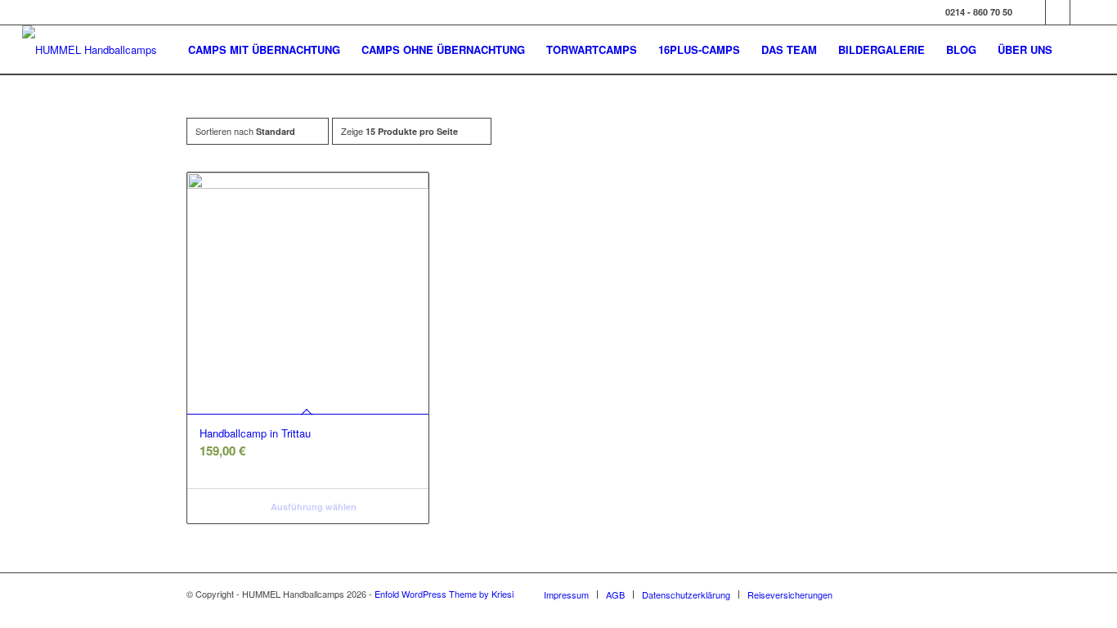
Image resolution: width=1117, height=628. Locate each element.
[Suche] (1079, 49)
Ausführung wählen (312, 506)
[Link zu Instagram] (1058, 12)
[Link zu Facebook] (1033, 12)
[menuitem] (264, 49)
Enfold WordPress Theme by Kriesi (444, 593)
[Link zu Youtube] (1082, 12)
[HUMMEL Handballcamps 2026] (95, 49)
